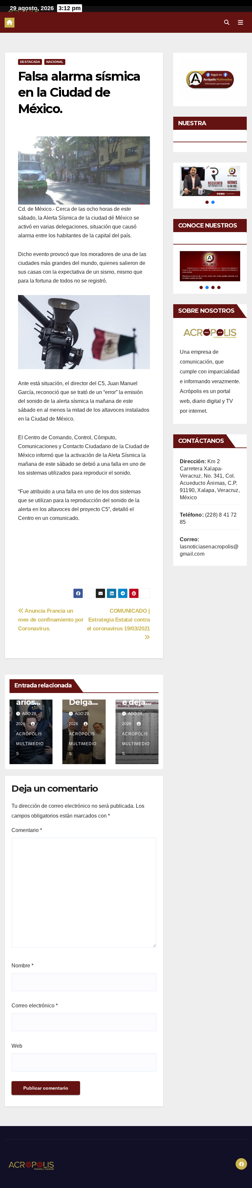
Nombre (22, 965)
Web (16, 1046)
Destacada (30, 62)
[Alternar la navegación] (240, 22)
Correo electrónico (34, 1005)
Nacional (54, 62)
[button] (226, 22)
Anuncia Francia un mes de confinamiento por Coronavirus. (51, 619)
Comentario (26, 830)
